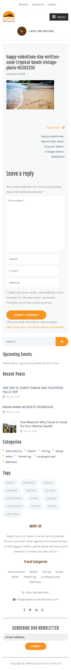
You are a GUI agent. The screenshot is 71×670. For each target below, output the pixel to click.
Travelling (24, 456)
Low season (14, 506)
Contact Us (38, 4)
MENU (61, 17)
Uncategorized (46, 456)
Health (31, 451)
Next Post (53, 127)
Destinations (13, 451)
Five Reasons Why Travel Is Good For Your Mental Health (43, 424)
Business (29, 482)
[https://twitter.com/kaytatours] (30, 610)
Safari (9, 456)
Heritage (11, 490)
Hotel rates (13, 498)
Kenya (59, 451)
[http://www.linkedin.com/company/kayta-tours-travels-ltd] (36, 610)
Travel (52, 506)
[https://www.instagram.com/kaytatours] (42, 610)
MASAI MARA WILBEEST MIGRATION (28, 407)
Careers (52, 4)
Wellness (11, 462)
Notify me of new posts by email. (30, 302)
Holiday (50, 490)
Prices (35, 506)
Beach (10, 482)
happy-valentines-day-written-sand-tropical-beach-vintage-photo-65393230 (53, 146)
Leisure (51, 498)
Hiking (45, 451)
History (31, 490)
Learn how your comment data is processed (35, 327)
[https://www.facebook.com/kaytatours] (24, 610)
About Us (23, 4)
